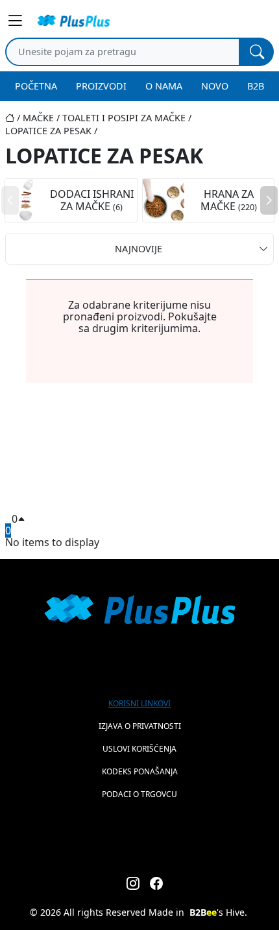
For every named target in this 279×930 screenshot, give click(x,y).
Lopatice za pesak (48, 131)
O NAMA (163, 86)
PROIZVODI (101, 86)
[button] (269, 200)
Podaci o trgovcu (139, 794)
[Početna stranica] (14, 118)
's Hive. (218, 912)
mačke (38, 118)
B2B (255, 86)
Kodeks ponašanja (140, 771)
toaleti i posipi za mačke (124, 118)
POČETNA (36, 86)
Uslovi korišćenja (139, 748)
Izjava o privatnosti (140, 726)
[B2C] (73, 20)
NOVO (214, 86)
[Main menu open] (17, 20)
